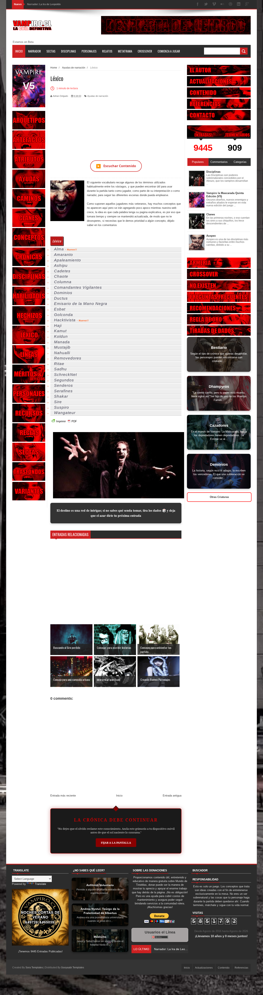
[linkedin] (239, 4)
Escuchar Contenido (116, 166)
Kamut (60, 331)
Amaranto (63, 254)
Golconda (63, 315)
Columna (63, 282)
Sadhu (60, 369)
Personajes (89, 51)
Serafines (63, 391)
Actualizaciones (204, 967)
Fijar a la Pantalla (116, 842)
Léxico (56, 240)
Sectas (50, 51)
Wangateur (64, 413)
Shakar (61, 396)
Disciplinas (68, 51)
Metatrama (125, 51)
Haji (58, 325)
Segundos (64, 380)
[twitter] (206, 4)
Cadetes (62, 271)
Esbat (59, 309)
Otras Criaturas (219, 497)
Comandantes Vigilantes (78, 287)
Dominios (63, 293)
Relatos (107, 51)
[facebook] (198, 4)
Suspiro (61, 407)
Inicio (19, 51)
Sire (58, 402)
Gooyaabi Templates (72, 967)
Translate (40, 883)
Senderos (63, 385)
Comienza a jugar (169, 51)
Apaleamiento (67, 260)
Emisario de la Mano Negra (80, 303)
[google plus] (247, 4)
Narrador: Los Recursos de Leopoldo (48, 4)
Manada (62, 342)
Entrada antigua (172, 795)
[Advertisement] (115, 126)
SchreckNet (65, 374)
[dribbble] (230, 4)
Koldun (61, 336)
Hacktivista (65, 320)
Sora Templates (34, 967)
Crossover (145, 51)
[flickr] (222, 4)
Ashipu (61, 265)
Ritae (59, 364)
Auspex (211, 235)
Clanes (210, 214)
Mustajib (62, 347)
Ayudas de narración (97, 96)
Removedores (67, 358)
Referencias (241, 967)
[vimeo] (214, 4)
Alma (59, 249)
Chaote (61, 276)
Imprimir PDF (66, 421)
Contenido (224, 967)
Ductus (61, 298)
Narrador (34, 51)
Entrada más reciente (63, 795)
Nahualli (62, 353)
